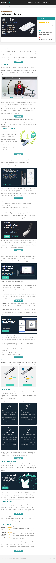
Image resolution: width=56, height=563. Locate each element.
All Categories (38, 2)
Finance (10, 6)
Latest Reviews (30, 2)
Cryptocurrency (4, 11)
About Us (45, 2)
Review (6, 6)
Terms (50, 558)
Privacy (53, 558)
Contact (50, 2)
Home (2, 6)
